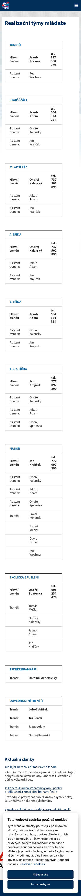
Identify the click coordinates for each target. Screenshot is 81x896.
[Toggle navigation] (76, 5)
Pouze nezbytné (40, 884)
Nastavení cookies (32, 864)
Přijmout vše (40, 874)
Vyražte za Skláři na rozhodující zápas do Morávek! (38, 809)
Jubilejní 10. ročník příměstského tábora (31, 767)
